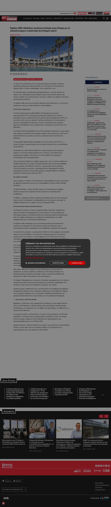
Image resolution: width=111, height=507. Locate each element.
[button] (55, 258)
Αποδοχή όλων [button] (77, 263)
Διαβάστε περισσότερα (74, 254)
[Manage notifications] (3, 503)
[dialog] (55, 253)
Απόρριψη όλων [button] (58, 263)
